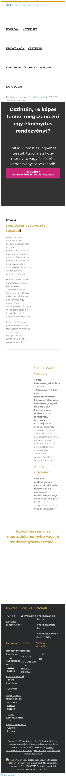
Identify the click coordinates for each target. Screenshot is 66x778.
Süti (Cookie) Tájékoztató (47, 750)
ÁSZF (50, 747)
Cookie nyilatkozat (33, 753)
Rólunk (26, 650)
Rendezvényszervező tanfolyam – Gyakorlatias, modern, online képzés (17, 660)
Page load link (9, 775)
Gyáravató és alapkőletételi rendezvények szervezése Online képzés (13, 698)
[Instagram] (43, 654)
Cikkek (11, 615)
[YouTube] (40, 659)
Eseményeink (28, 615)
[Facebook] (38, 654)
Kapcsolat (26, 656)
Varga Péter (42, 97)
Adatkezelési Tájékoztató (19, 750)
